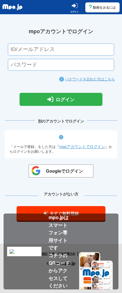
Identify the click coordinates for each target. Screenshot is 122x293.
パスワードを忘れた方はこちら (90, 78)
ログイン (65, 99)
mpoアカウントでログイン (82, 146)
